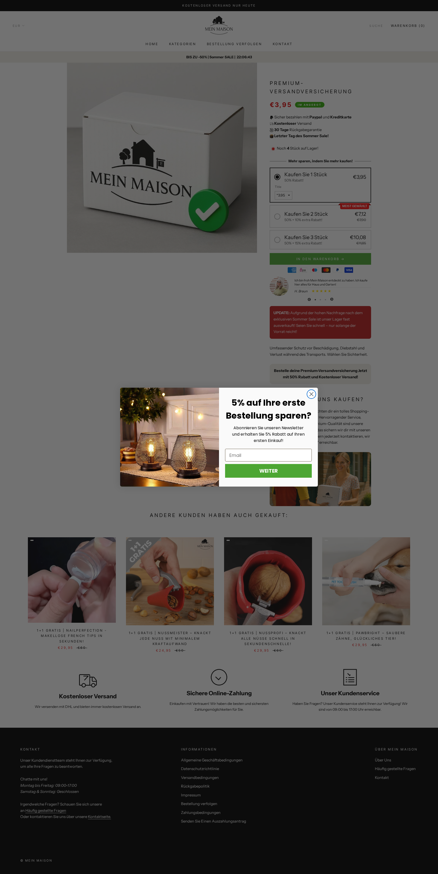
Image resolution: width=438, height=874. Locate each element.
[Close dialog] (311, 394)
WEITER (268, 470)
